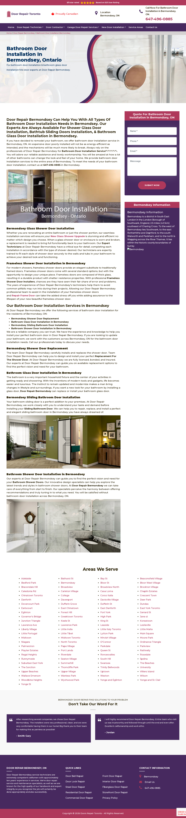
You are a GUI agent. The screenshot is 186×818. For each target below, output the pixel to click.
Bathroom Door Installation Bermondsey (53, 33)
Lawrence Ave (29, 625)
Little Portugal (29, 633)
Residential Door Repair (78, 792)
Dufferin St (106, 604)
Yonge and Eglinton (111, 680)
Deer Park (145, 599)
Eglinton (26, 612)
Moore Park (146, 637)
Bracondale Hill (29, 587)
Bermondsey (68, 583)
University (145, 667)
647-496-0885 (159, 19)
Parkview (145, 646)
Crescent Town (148, 595)
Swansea (105, 663)
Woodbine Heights (31, 680)
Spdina (144, 659)
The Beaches (147, 663)
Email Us (150, 782)
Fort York (105, 612)
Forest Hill (66, 612)
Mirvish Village (108, 637)
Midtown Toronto (70, 637)
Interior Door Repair (113, 781)
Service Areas (136, 27)
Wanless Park (68, 675)
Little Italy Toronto (110, 629)
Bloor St (104, 583)
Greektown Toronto (72, 616)
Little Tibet (67, 633)
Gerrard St (145, 612)
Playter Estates (29, 650)
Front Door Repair (112, 776)
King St (104, 621)
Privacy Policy (110, 798)
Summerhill (67, 663)
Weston (104, 675)
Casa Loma (106, 591)
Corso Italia (106, 595)
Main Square (147, 633)
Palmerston (27, 646)
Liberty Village (29, 629)
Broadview (67, 587)
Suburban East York (32, 663)
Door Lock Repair (75, 781)
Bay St (103, 578)
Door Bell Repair (74, 776)
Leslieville (145, 625)
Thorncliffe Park (69, 667)
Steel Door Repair (75, 787)
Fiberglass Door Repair (115, 787)
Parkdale (105, 646)
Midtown (26, 637)
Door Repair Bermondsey (24, 33)
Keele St (65, 621)
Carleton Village (69, 591)
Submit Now (152, 185)
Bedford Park (28, 583)
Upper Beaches (29, 671)
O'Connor (105, 642)
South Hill (105, 659)
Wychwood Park (70, 680)
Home (11, 27)
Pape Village (68, 646)
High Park (105, 616)
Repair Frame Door (23, 295)
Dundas (144, 604)
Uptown (104, 671)
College (65, 595)
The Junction (28, 667)
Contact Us (151, 27)
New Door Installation (113, 27)
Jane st (144, 616)
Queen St (105, 650)
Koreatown (146, 621)
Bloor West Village (150, 583)
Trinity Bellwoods (109, 667)
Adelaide (26, 578)
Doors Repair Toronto (91, 813)
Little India (67, 629)
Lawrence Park (69, 625)
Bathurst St (67, 578)
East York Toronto (150, 608)
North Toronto (69, 642)
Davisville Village (109, 599)
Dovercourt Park (30, 604)
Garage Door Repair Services (82, 27)
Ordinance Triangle (150, 642)
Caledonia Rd (28, 591)
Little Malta (146, 629)
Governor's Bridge (31, 616)
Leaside (104, 625)
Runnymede (28, 659)
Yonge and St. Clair (150, 680)
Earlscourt (27, 608)
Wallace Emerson (31, 675)
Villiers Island (147, 671)
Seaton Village (69, 659)
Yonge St (26, 684)
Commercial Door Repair (79, 798)
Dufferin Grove (69, 604)
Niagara (25, 642)
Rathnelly (145, 650)
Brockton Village (149, 587)
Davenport (67, 599)
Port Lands (67, 650)
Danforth (26, 599)
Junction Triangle (30, 621)
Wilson (144, 675)
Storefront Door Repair (115, 792)
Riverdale (66, 654)
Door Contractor (54, 27)
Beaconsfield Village (151, 578)
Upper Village (68, 671)
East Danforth (108, 608)
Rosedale (145, 654)
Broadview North (109, 587)
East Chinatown (69, 608)
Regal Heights (29, 654)
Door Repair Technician (29, 27)
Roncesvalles (107, 654)
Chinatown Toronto (32, 595)
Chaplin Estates (148, 591)
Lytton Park (106, 633)
